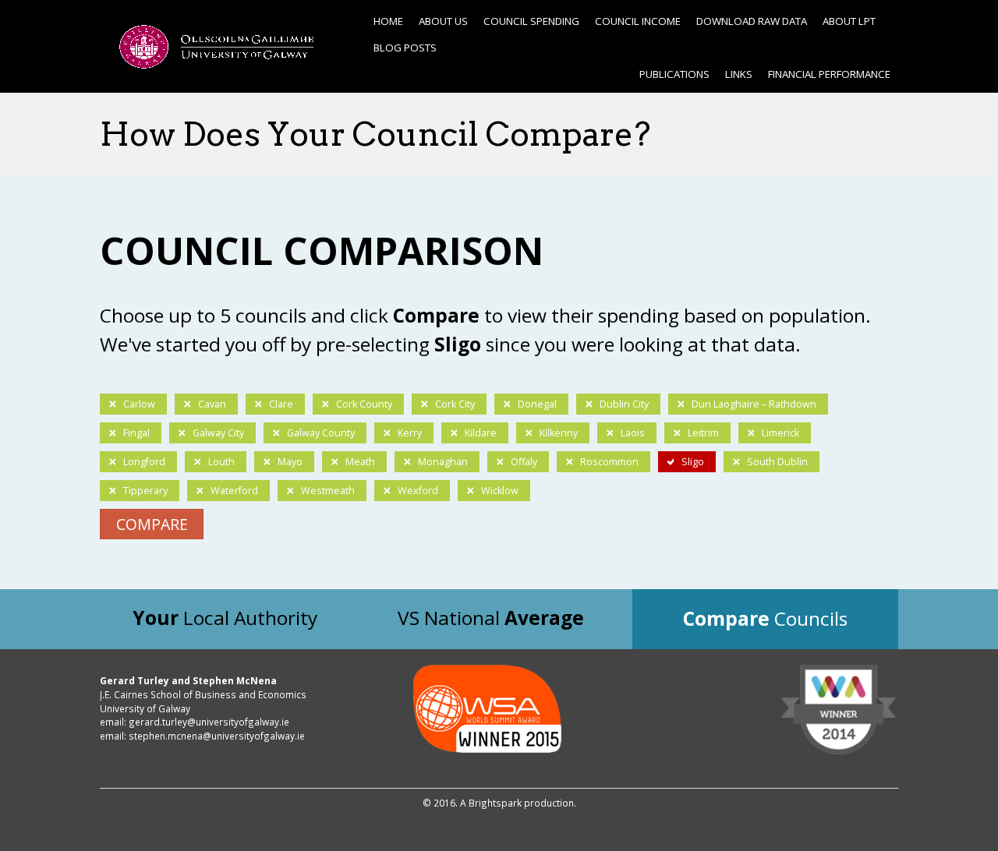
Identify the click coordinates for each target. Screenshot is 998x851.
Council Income (638, 21)
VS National (491, 617)
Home (388, 21)
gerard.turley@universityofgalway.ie (209, 721)
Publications (674, 74)
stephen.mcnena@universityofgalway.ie (217, 735)
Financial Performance (829, 74)
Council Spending (531, 21)
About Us (443, 21)
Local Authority (225, 617)
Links (738, 74)
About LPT (849, 21)
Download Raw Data (751, 21)
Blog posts (405, 48)
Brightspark (495, 802)
